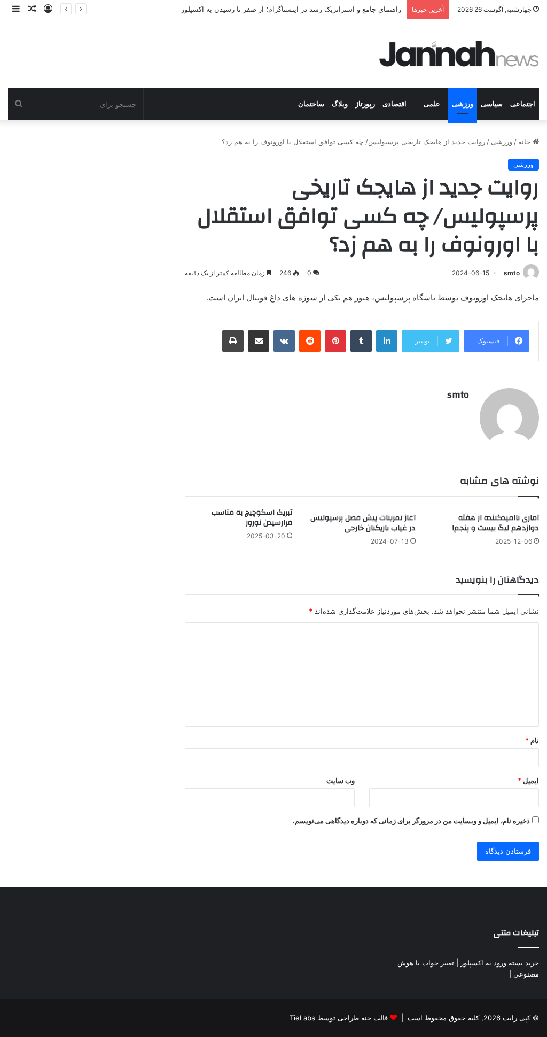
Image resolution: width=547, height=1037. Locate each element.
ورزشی (462, 104)
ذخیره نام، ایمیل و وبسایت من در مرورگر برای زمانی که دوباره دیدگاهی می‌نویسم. (411, 820)
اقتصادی (394, 104)
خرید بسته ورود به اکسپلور (499, 962)
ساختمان (311, 104)
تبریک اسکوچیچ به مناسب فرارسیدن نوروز (252, 518)
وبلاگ (340, 104)
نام (532, 740)
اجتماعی (522, 104)
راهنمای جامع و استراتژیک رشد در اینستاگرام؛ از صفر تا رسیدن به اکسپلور (291, 9)
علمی (432, 104)
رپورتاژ (365, 104)
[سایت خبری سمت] (459, 54)
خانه (525, 141)
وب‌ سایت (340, 780)
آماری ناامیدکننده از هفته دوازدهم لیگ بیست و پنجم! (495, 523)
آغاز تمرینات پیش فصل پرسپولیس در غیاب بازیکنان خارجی (363, 523)
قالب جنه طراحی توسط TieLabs (339, 1017)
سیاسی (492, 104)
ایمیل (528, 780)
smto (512, 273)
